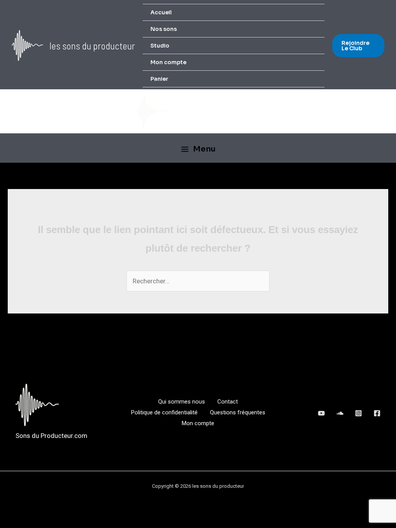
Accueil (161, 12)
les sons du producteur (92, 45)
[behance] (321, 413)
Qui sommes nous (181, 401)
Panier (159, 78)
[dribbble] (358, 413)
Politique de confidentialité (164, 412)
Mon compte (168, 62)
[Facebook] (377, 413)
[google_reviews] (339, 413)
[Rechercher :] (198, 281)
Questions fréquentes (237, 412)
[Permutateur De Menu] (308, 30)
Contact (227, 401)
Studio (159, 45)
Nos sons (163, 29)
